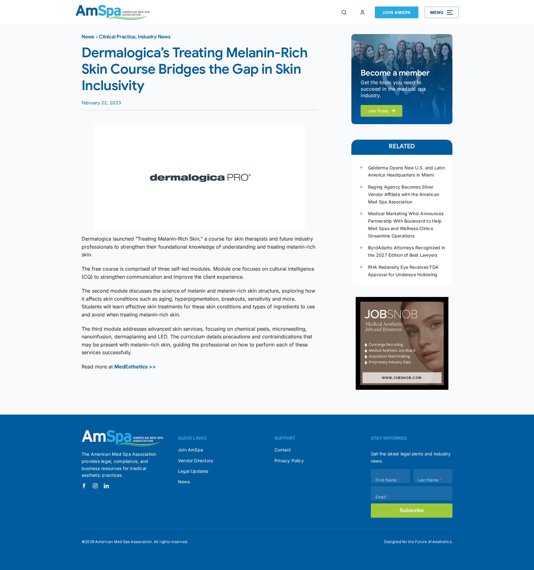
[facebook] (84, 485)
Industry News (154, 37)
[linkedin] (106, 485)
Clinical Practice (117, 37)
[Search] (344, 12)
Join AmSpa (396, 12)
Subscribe (412, 510)
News (88, 37)
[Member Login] (362, 12)
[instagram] (95, 485)
